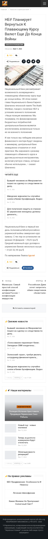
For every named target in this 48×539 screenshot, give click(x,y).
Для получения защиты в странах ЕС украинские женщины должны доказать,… (24, 212)
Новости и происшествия (14, 44)
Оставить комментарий (25, 308)
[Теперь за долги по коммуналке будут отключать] (10, 441)
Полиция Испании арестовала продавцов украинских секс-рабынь (24, 414)
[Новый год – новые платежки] (10, 428)
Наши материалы (24, 407)
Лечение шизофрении (24, 493)
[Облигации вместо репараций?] (10, 455)
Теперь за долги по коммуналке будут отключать (26, 440)
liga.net (31, 255)
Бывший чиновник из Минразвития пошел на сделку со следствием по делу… (24, 183)
